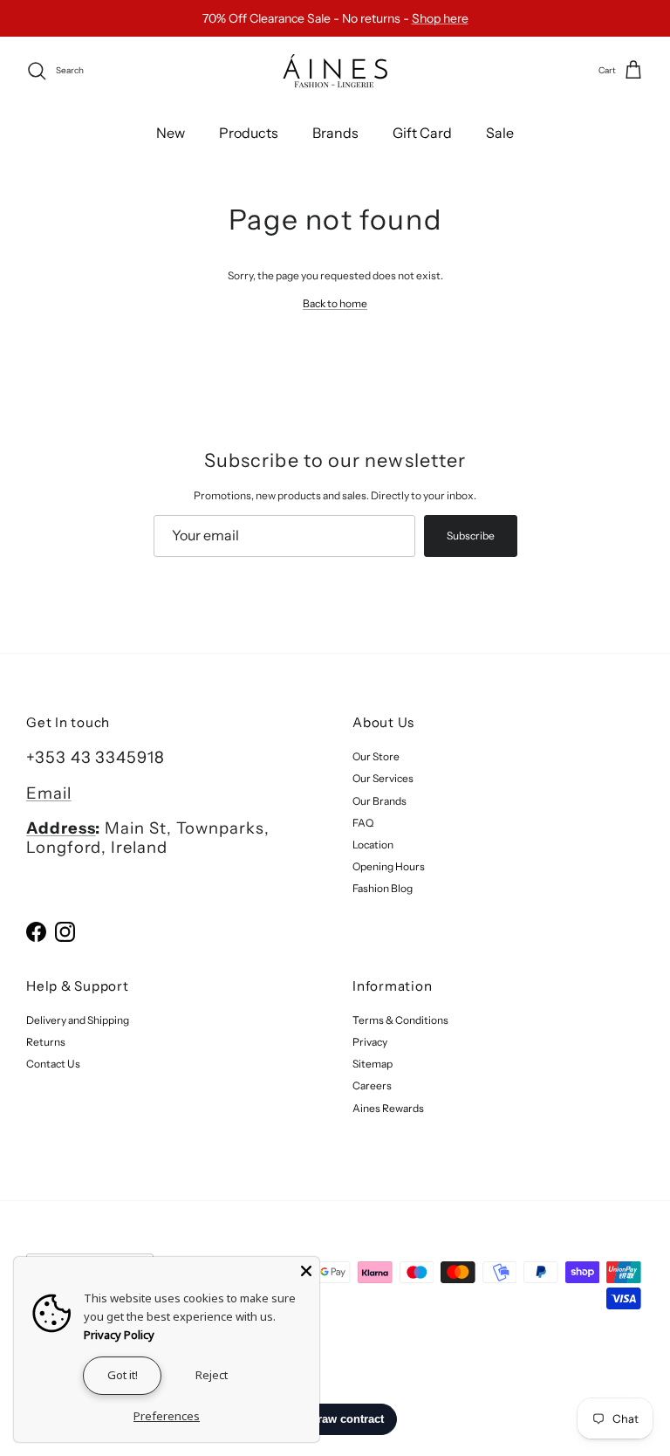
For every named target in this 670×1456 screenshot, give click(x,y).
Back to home (335, 303)
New (170, 132)
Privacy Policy (119, 1335)
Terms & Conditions (400, 1020)
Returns (45, 1041)
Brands (335, 132)
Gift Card (422, 132)
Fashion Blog (382, 888)
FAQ (362, 822)
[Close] (306, 1270)
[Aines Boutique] (335, 71)
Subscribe (471, 535)
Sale (500, 132)
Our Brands (379, 800)
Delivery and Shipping (77, 1020)
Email (49, 793)
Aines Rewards (388, 1108)
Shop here (440, 18)
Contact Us (53, 1063)
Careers (372, 1085)
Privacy (369, 1041)
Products (248, 132)
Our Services (383, 778)
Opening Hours (388, 866)
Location (372, 844)
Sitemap (372, 1063)
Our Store (376, 756)
